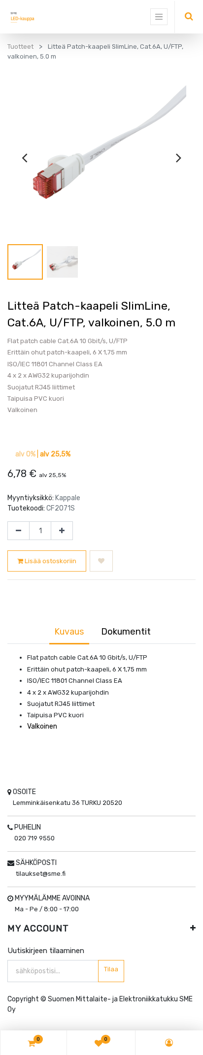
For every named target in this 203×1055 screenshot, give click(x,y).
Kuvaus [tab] (69, 631)
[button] (101, 561)
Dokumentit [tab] (126, 631)
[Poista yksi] (18, 530)
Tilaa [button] (111, 969)
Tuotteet (20, 46)
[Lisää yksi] (62, 530)
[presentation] (24, 157)
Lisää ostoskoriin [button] (49, 561)
